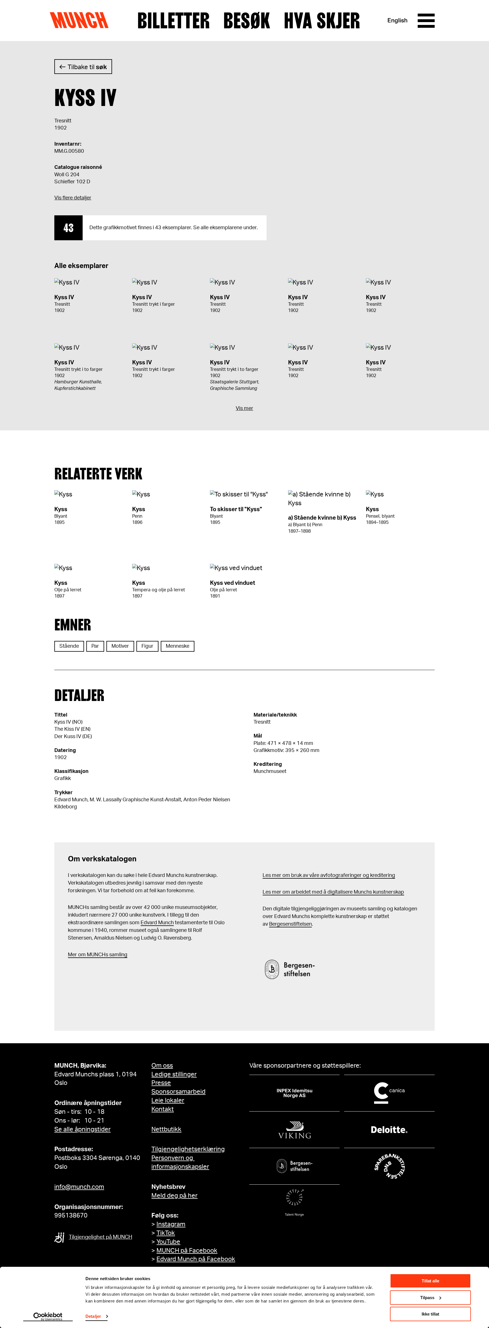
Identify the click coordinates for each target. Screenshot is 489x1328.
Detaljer (93, 1316)
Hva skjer (322, 20)
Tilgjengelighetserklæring (188, 1149)
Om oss (162, 1066)
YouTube (168, 1242)
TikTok (165, 1233)
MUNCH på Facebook (186, 1251)
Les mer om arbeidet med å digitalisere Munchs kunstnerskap (333, 892)
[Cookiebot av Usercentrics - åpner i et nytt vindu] (48, 1317)
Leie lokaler (167, 1100)
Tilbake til (87, 67)
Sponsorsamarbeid (178, 1092)
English (397, 21)
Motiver (120, 646)
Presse (161, 1083)
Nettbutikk (166, 1129)
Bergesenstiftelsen (290, 924)
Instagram (170, 1224)
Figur (147, 646)
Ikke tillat (430, 1314)
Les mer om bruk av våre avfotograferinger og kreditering (329, 875)
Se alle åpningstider (82, 1129)
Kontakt (162, 1109)
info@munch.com (79, 1187)
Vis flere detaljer (72, 198)
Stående (69, 646)
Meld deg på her (174, 1196)
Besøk (246, 20)
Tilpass (427, 1297)
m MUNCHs (94, 954)
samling (117, 954)
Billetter (173, 20)
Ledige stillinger (174, 1074)
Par (95, 646)
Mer (72, 954)
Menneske (177, 646)
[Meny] (426, 21)
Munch (82, 20)
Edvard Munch (157, 922)
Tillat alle (430, 1280)
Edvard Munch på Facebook (195, 1259)
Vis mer (244, 408)
